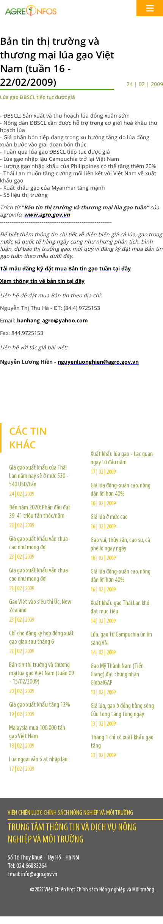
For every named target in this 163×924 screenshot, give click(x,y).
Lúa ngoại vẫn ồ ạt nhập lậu (38, 759)
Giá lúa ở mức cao (109, 517)
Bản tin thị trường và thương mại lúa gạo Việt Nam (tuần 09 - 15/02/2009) (41, 673)
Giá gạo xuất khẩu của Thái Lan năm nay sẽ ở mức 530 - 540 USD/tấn (39, 476)
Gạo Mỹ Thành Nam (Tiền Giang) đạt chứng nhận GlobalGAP (117, 675)
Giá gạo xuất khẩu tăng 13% (39, 705)
